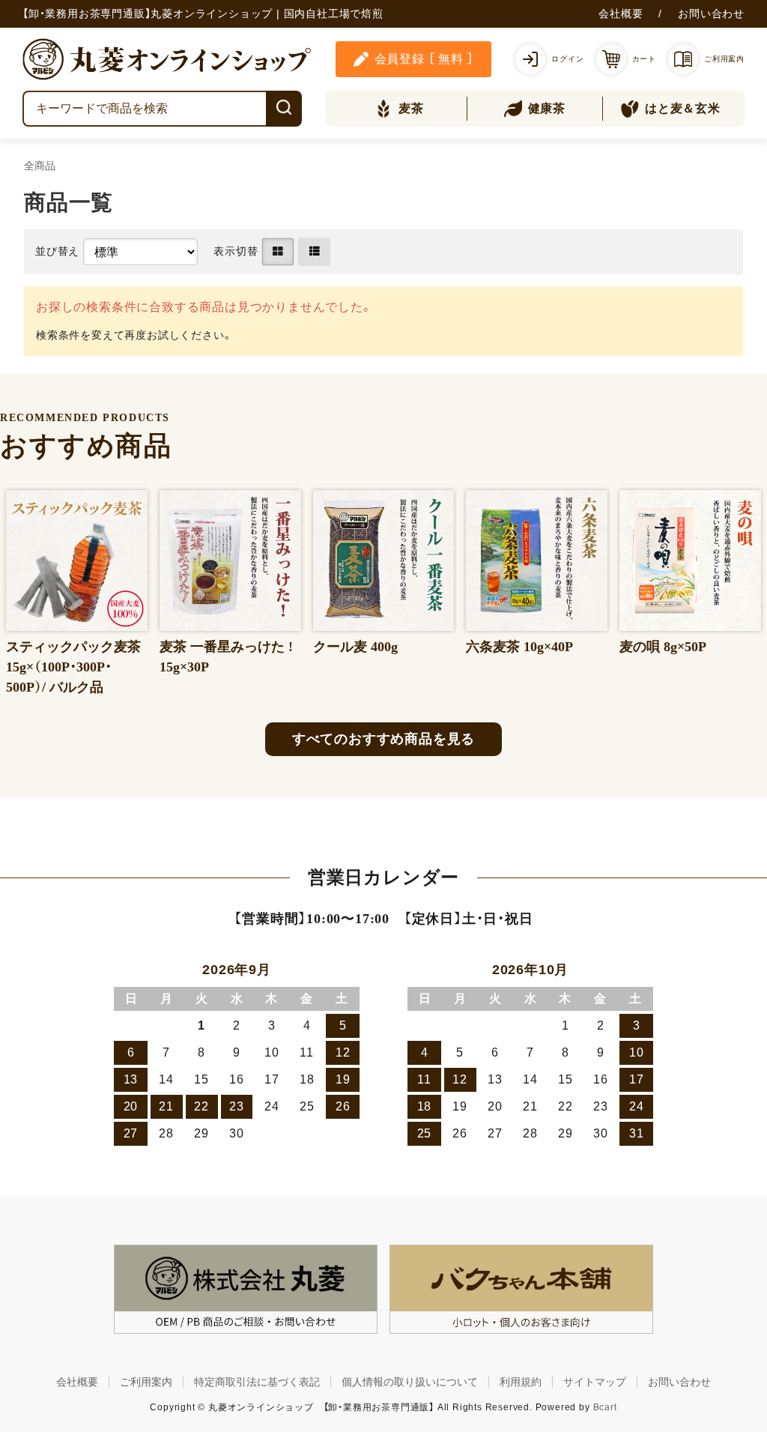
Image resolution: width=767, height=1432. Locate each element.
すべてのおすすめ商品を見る (383, 738)
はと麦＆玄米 (683, 108)
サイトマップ (594, 1382)
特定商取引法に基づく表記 (257, 1382)
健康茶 (547, 108)
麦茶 (411, 108)
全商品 (39, 166)
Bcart (605, 1407)
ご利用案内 (146, 1382)
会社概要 (620, 13)
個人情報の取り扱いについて (410, 1382)
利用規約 (521, 1382)
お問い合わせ (711, 13)
